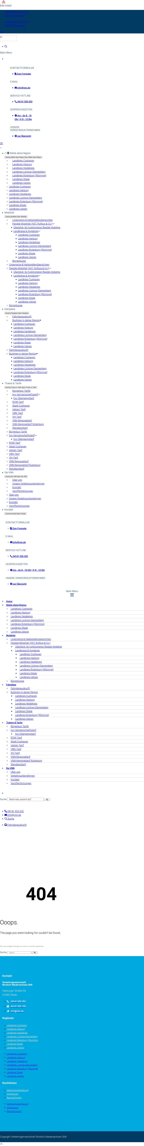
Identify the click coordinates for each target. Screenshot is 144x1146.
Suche (3, 799)
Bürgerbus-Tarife (21, 390)
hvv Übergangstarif (24, 398)
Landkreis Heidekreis (23, 168)
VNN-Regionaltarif (22, 420)
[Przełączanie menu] (1, 147)
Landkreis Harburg (22, 164)
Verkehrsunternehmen (16, 11)
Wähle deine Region (16, 605)
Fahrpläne (11, 684)
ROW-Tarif (18, 402)
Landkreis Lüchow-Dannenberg (28, 171)
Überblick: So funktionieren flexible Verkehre (37, 227)
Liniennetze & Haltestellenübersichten (32, 220)
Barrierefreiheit (14, 1097)
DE (1, 31)
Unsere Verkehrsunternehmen (28, 483)
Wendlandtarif (20, 428)
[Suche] (47, 799)
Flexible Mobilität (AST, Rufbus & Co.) (32, 223)
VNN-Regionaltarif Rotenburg (28, 424)
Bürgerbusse (19, 260)
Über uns (17, 479)
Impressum (12, 1094)
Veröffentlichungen (14, 15)
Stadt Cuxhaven (21, 405)
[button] (72, 52)
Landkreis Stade (21, 179)
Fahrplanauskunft (22, 316)
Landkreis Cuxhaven (23, 160)
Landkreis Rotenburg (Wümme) (29, 175)
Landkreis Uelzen (21, 182)
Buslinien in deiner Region (26, 320)
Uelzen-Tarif (19, 409)
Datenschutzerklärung (18, 1090)
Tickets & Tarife (14, 722)
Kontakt (16, 487)
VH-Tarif (16, 416)
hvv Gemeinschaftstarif (25, 394)
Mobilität (10, 635)
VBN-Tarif (17, 413)
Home (9, 601)
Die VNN (10, 768)
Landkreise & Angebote (26, 231)
